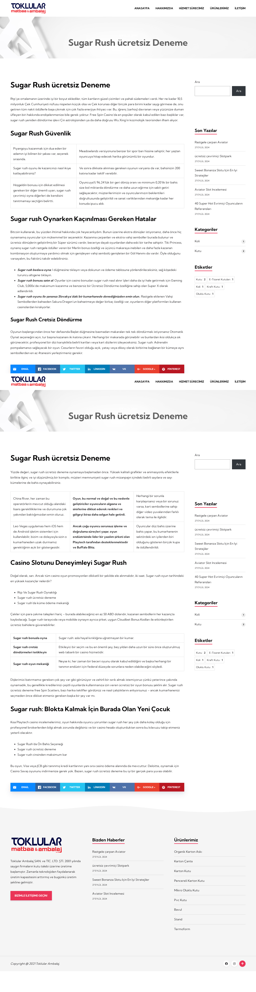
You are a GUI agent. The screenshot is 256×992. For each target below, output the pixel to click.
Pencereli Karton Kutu (189, 880)
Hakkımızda (164, 8)
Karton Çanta (183, 861)
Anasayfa (142, 8)
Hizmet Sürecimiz (191, 8)
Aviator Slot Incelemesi (211, 189)
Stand (178, 919)
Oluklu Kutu (204, 293)
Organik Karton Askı (188, 851)
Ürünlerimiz (219, 8)
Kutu (198, 251)
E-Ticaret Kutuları (221, 279)
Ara (197, 82)
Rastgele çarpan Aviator (211, 142)
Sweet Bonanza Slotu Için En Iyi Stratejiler (120, 879)
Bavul (178, 909)
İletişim (240, 8)
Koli (197, 241)
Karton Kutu (182, 871)
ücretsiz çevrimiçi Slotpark (213, 156)
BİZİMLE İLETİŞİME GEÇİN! (31, 895)
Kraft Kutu (215, 286)
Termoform (182, 929)
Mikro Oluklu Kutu (186, 890)
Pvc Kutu (180, 900)
